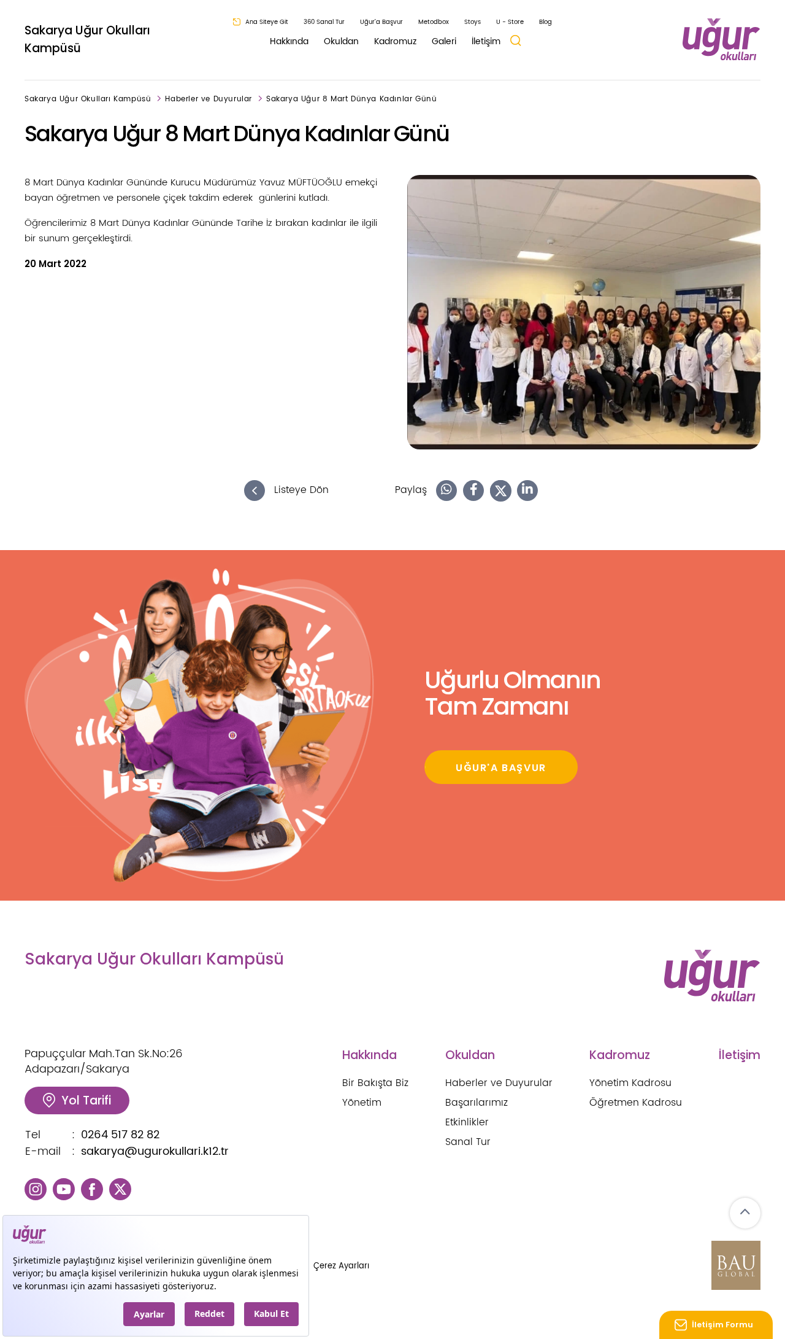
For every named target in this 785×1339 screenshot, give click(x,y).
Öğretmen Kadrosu (635, 1103)
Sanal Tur (468, 1142)
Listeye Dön (300, 491)
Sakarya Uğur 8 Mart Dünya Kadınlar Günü (351, 99)
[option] (583, 312)
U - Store (510, 22)
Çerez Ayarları (341, 1266)
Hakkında (289, 41)
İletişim (486, 41)
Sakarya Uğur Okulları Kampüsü (87, 39)
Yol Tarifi (86, 1100)
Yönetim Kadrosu (630, 1083)
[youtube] (64, 1189)
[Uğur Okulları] (721, 40)
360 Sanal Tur (324, 22)
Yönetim (361, 1103)
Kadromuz (395, 41)
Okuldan (341, 41)
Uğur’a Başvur (381, 22)
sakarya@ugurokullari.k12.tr (155, 1151)
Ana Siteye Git (266, 22)
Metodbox (433, 22)
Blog (545, 22)
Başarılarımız (476, 1103)
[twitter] (120, 1189)
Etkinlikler (467, 1122)
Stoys (472, 22)
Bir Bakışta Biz (375, 1083)
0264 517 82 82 (120, 1135)
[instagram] (36, 1189)
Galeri (444, 41)
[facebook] (92, 1189)
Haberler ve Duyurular (208, 99)
